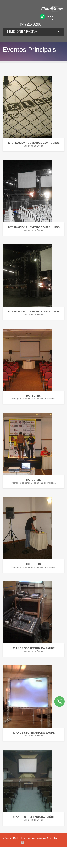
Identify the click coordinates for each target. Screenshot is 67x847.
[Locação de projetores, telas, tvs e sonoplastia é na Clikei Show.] (33, 107)
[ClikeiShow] (42, 11)
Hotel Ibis (33, 395)
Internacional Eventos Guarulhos (34, 142)
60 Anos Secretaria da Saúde (34, 648)
